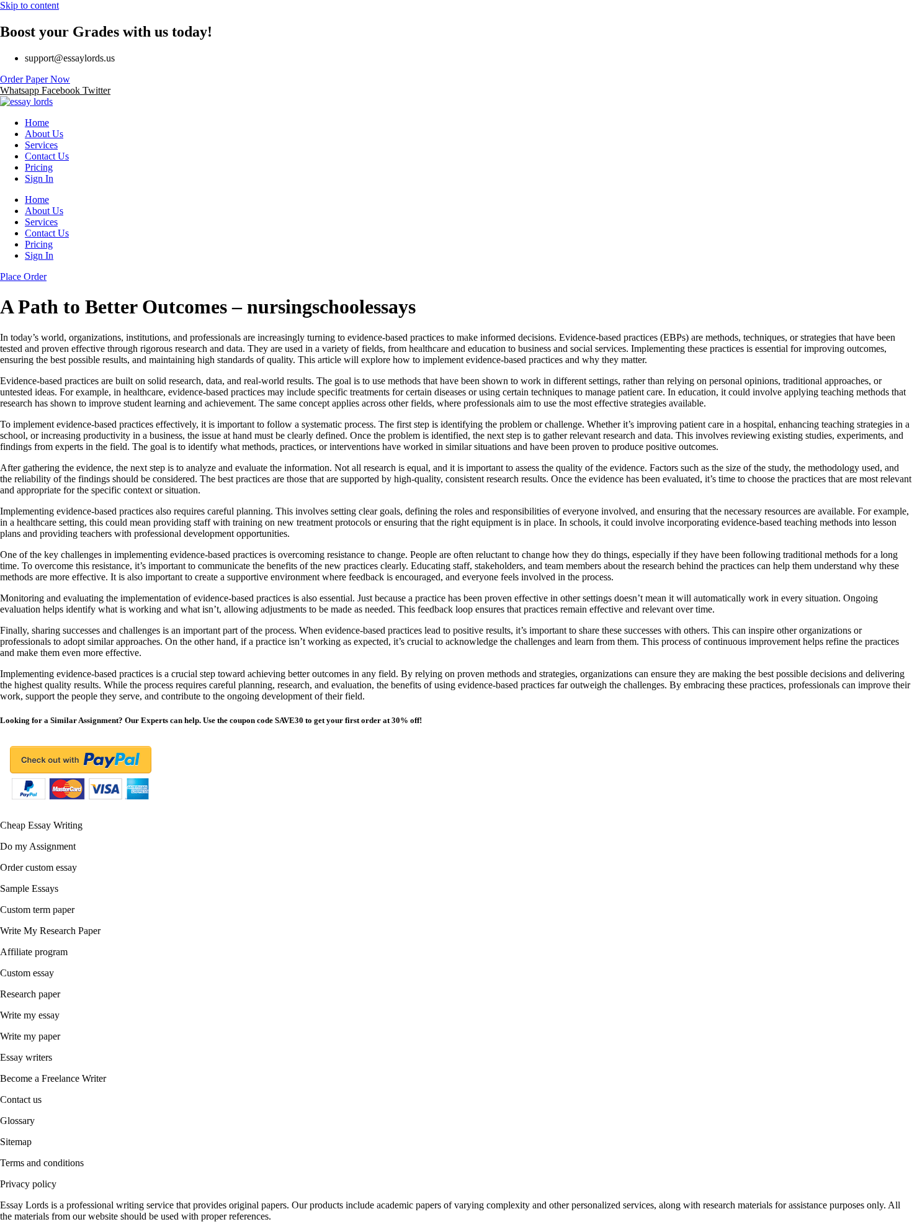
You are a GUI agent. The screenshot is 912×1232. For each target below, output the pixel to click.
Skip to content (29, 5)
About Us (44, 133)
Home (37, 122)
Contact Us (47, 156)
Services (41, 145)
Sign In (39, 178)
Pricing (39, 167)
